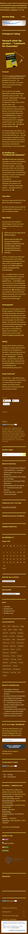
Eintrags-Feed (8, 609)
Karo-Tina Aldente (8, 805)
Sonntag (13, 659)
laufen (13, 649)
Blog (15, 431)
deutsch (5, 633)
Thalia (19, 438)
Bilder (15, 629)
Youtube (13, 672)
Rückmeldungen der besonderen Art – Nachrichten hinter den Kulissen (14, 488)
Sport (19, 659)
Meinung (5, 652)
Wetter (15, 666)
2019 (8, 626)
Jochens (4, 809)
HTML (13, 643)
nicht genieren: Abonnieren (14, 746)
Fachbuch (21, 433)
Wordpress (16, 669)
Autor (12, 431)
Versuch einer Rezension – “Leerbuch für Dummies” (13, 43)
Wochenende (7, 669)
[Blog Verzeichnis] (14, 847)
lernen (18, 649)
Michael (6, 713)
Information (5, 429)
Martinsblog (8, 689)
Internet (5, 646)
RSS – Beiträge (8, 774)
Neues (10, 429)
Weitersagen (10, 424)
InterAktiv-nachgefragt (9, 919)
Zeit (14, 439)
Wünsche (6, 672)
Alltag (9, 431)
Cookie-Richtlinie (15, 927)
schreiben (6, 659)
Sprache (5, 662)
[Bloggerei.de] (14, 839)
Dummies (12, 433)
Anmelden (7, 606)
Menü (23, 16)
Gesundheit (6, 639)
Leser (3, 438)
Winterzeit (9, 439)
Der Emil (6, 696)
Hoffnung (6, 643)
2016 (4, 626)
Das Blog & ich (6, 912)
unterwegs (18, 429)
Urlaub (20, 662)
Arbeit (5, 629)
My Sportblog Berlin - (9, 800)
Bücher (22, 431)
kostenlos (6, 649)
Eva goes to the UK (8, 814)
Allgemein (14, 428)
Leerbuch (16, 436)
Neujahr (19, 656)
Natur (13, 656)
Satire (13, 429)
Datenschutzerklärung (9, 908)
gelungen (22, 434)
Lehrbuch (21, 436)
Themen (4, 439)
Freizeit (12, 434)
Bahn (10, 629)
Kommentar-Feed (9, 611)
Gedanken (17, 434)
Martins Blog (8, 17)
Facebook (13, 633)
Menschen (13, 652)
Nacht (6, 438)
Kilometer (13, 646)
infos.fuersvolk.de (8, 796)
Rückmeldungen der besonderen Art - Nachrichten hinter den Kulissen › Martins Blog (14, 703)
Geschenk (4, 436)
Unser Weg (5, 820)
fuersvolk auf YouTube (9, 507)
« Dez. (4, 568)
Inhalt (12, 436)
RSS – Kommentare (10, 777)
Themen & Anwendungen (10, 915)
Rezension (11, 438)
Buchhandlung (6, 433)
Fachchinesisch (6, 434)
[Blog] (14, 843)
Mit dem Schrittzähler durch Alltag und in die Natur (14, 692)
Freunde (12, 636)
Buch (18, 431)
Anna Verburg (6, 811)
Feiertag (20, 633)
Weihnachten (7, 666)
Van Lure (5, 818)
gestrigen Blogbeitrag (16, 76)
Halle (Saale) (21, 639)
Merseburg (6, 656)
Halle (9, 436)
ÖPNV (5, 675)
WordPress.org (8, 613)
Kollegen (20, 646)
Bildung (20, 428)
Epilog (17, 433)
